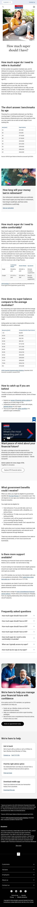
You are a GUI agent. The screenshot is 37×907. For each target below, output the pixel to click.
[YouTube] (16, 891)
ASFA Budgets (5, 283)
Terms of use (14, 895)
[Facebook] (11, 891)
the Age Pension (14, 496)
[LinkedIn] (21, 891)
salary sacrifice (22, 408)
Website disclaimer (22, 897)
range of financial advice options (21, 400)
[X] (25, 891)
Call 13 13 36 (15, 755)
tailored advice (8, 406)
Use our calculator (8, 208)
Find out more (8, 773)
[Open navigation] (34, 7)
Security (23, 895)
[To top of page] (18, 854)
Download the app (9, 790)
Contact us (32, 2)
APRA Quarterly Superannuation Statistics (12, 370)
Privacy (12, 897)
